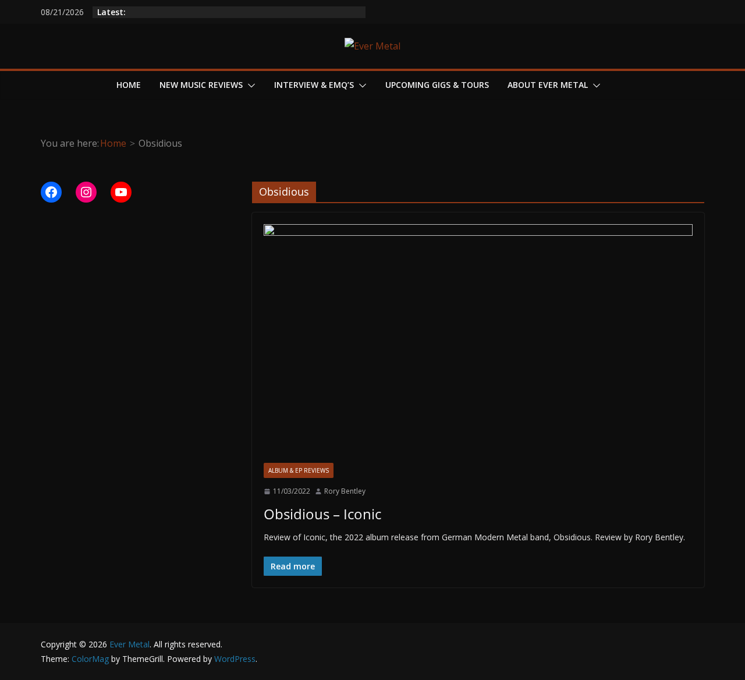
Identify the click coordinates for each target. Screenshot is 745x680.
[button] (249, 85)
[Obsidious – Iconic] (478, 343)
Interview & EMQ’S (314, 84)
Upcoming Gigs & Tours (437, 84)
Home (128, 84)
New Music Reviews (201, 84)
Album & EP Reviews (298, 470)
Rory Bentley (345, 491)
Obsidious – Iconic (322, 513)
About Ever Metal (548, 84)
